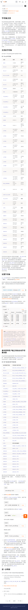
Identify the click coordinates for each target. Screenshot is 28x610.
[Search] (16, 2)
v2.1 (9, 13)
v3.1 (15, 10)
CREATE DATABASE (7, 298)
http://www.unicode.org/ (10, 585)
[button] (25, 6)
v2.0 (11, 13)
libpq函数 (8, 494)
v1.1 (14, 13)
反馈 (25, 516)
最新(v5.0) (11, 10)
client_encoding (10, 547)
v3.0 (7, 8)
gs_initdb (17, 279)
